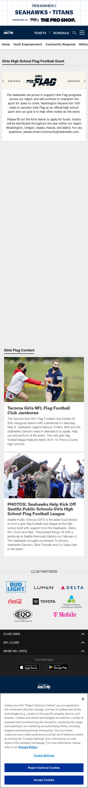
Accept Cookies (44, 780)
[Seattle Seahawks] (44, 687)
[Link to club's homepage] (8, 30)
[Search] (74, 33)
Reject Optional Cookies (44, 767)
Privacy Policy (28, 747)
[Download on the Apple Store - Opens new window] (29, 667)
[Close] (83, 699)
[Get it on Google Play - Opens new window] (58, 669)
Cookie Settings (44, 755)
